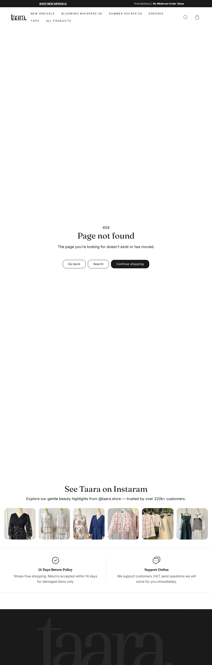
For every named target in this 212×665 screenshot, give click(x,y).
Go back (74, 264)
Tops (35, 20)
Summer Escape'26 (125, 13)
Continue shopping (130, 264)
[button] (185, 17)
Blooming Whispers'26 (81, 13)
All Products (58, 20)
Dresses (156, 13)
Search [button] (98, 264)
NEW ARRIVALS (43, 13)
